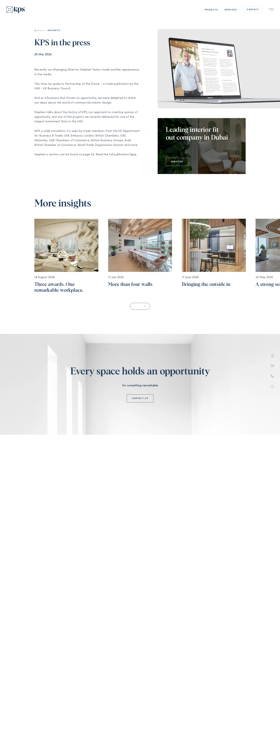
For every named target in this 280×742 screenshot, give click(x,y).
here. (133, 157)
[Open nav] (271, 9)
